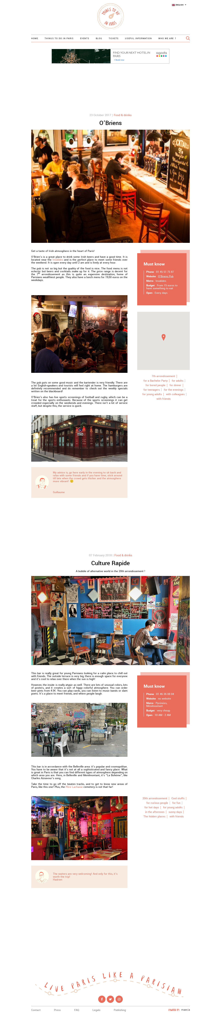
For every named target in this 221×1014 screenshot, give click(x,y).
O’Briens (110, 123)
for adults (177, 380)
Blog (99, 38)
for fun (176, 803)
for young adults (152, 394)
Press (57, 1010)
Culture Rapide (110, 563)
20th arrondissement (155, 798)
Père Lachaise (74, 787)
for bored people (155, 385)
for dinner (175, 385)
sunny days (175, 812)
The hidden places (154, 816)
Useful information (138, 38)
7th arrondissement (163, 376)
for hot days (151, 807)
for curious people (157, 803)
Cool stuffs (177, 798)
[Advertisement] (110, 87)
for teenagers (152, 389)
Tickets (114, 38)
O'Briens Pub (165, 276)
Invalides (58, 260)
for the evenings (173, 389)
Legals (96, 1010)
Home (34, 38)
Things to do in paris (59, 38)
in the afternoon (154, 812)
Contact (36, 1010)
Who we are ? (167, 38)
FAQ (76, 1010)
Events (84, 38)
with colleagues (175, 394)
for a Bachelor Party (156, 380)
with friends (163, 398)
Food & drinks (123, 115)
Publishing (120, 1010)
